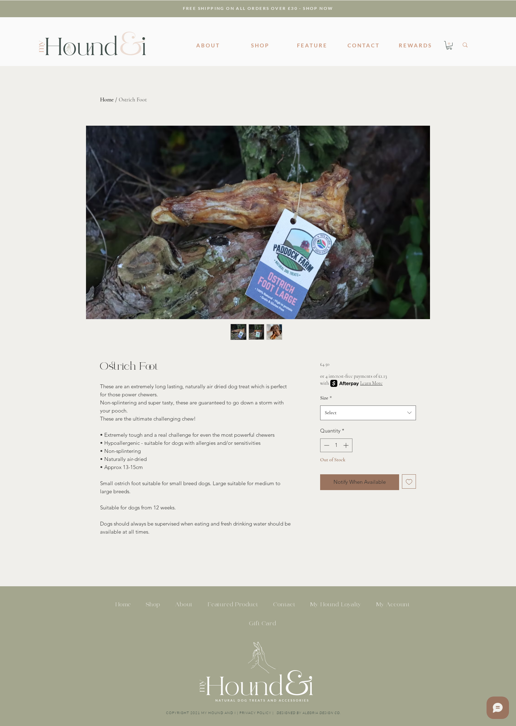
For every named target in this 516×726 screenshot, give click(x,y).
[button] (449, 45)
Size (326, 398)
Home (107, 99)
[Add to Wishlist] (409, 481)
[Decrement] (326, 445)
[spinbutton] (336, 445)
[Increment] (346, 445)
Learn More (371, 383)
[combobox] (368, 413)
